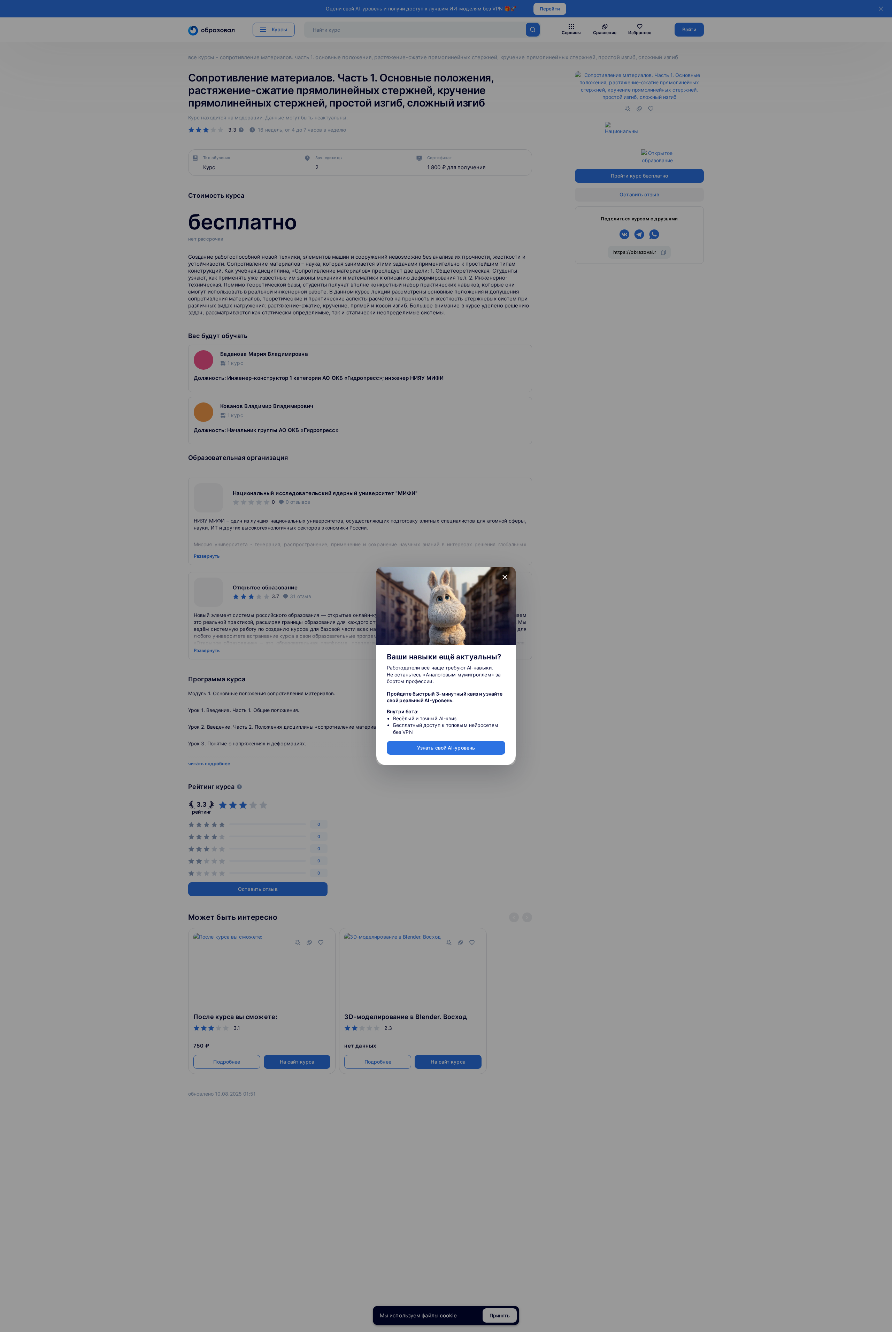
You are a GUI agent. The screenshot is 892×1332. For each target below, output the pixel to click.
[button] (505, 577)
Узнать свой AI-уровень (446, 748)
